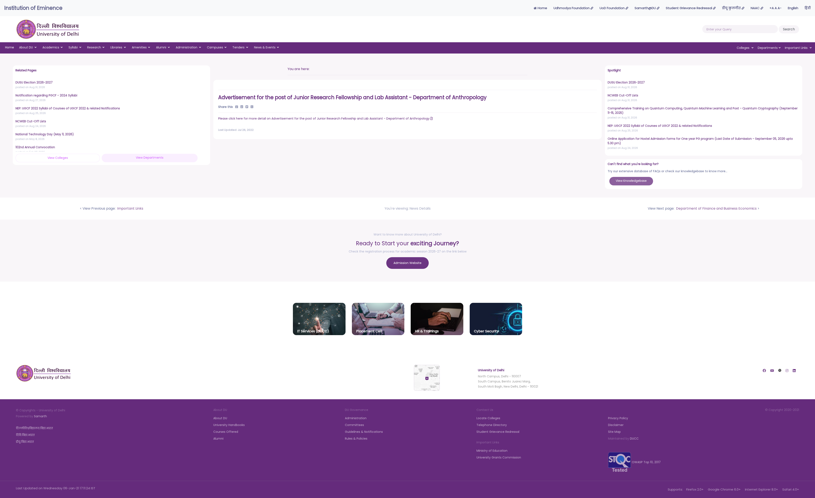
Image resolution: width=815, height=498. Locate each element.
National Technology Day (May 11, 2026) (44, 134)
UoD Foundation (612, 8)
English (793, 8)
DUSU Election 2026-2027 (34, 82)
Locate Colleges (488, 418)
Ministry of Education (491, 451)
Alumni (161, 47)
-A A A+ (775, 8)
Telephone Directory (491, 425)
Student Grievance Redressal (689, 8)
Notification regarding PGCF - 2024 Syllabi (46, 95)
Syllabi (73, 47)
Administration (186, 47)
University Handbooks (229, 425)
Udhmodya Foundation (572, 8)
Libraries (116, 47)
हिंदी (808, 8)
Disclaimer (616, 425)
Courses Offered (225, 432)
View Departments (149, 157)
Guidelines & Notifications (364, 432)
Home (542, 8)
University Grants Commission (498, 457)
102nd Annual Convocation (35, 147)
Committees (354, 425)
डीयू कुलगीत (732, 8)
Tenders (238, 47)
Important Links (129, 208)
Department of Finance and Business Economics (716, 208)
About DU (26, 47)
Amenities (139, 47)
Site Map (614, 432)
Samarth (40, 416)
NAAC (755, 8)
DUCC (634, 438)
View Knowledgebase (631, 181)
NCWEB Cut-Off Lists (30, 121)
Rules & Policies (356, 438)
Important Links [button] (796, 48)
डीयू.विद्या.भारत (25, 442)
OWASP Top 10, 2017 (646, 462)
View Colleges (58, 158)
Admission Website (407, 263)
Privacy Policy (618, 418)
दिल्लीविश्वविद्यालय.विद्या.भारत (34, 428)
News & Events (264, 47)
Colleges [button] (743, 48)
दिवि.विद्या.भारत (25, 435)
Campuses (215, 47)
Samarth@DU (646, 8)
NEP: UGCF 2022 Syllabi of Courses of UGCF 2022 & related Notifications (67, 108)
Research (94, 47)
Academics (50, 47)
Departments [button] (768, 48)
